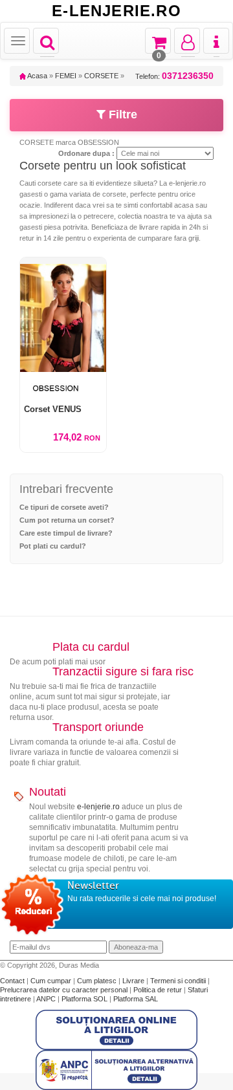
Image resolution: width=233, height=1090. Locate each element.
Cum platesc (97, 981)
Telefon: (174, 76)
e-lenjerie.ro (98, 806)
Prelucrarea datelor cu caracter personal (64, 990)
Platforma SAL (135, 999)
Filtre (121, 114)
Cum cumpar (51, 981)
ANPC (46, 999)
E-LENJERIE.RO (116, 11)
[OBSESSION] (63, 388)
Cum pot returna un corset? (67, 520)
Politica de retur (158, 990)
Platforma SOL (84, 999)
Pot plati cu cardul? (52, 546)
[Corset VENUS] (63, 314)
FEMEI (65, 76)
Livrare (134, 981)
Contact (13, 981)
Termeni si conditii (179, 981)
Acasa (36, 76)
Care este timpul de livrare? (66, 533)
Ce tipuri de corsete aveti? (64, 507)
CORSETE (101, 76)
